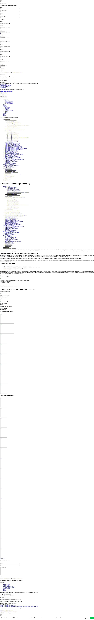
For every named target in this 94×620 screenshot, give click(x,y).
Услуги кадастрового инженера (10, 120)
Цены (4, 104)
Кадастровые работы (9, 102)
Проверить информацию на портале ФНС (8, 605)
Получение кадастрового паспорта (11, 151)
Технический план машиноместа (13, 135)
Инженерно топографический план (11, 172)
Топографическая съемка (9, 243)
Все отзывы (2, 558)
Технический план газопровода (13, 136)
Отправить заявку (3, 84)
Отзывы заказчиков (6, 588)
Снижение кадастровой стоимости (11, 156)
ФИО (1, 7)
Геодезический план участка (10, 171)
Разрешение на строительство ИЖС (11, 161)
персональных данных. (17, 72)
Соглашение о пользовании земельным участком (14, 154)
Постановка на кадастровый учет (11, 150)
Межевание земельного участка (11, 126)
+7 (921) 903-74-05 (7, 594)
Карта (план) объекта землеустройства (12, 153)
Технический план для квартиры (13, 139)
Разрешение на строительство (8, 158)
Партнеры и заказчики (9, 110)
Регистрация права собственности (9, 587)
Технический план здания (12, 132)
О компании (5, 106)
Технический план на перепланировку (12, 165)
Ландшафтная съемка (9, 242)
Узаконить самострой (11, 121)
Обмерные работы (6, 179)
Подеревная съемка (8, 169)
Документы (2, 19)
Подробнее (86, 618)
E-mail (1, 13)
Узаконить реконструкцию (10, 160)
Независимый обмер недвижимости (9, 180)
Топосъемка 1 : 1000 (8, 245)
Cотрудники (7, 108)
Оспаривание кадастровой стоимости (14, 193)
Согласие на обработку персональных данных (9, 611)
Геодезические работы (9, 103)
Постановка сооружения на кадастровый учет (13, 146)
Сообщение (2, 82)
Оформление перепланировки (8, 164)
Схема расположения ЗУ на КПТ (13, 122)
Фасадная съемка (8, 173)
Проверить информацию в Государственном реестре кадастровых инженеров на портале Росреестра (19, 606)
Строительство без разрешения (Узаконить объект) (14, 159)
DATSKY (2, 612)
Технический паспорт (9, 101)
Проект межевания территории (10, 170)
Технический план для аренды (12, 134)
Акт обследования (8, 128)
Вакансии (6, 109)
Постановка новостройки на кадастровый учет (13, 147)
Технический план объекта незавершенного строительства (18, 137)
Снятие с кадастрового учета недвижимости (13, 157)
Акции (4, 114)
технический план (3, 250)
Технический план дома (11, 131)
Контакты (4, 115)
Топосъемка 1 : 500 (8, 244)
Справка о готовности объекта (10, 155)
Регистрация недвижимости (8, 166)
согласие (6, 72)
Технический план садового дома (13, 140)
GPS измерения (8, 178)
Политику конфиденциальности (48, 617)
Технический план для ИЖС (12, 141)
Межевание (7, 100)
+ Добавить (2, 68)
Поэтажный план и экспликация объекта (12, 143)
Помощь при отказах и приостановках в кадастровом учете (18, 192)
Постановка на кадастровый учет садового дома (14, 149)
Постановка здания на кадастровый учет (12, 145)
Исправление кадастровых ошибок (13, 191)
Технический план (8, 130)
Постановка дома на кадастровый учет (12, 144)
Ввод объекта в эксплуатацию (10, 163)
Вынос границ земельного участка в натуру (13, 174)
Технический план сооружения (13, 133)
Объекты (4, 105)
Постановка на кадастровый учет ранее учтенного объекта (16, 148)
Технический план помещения (12, 138)
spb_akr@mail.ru (3, 91)
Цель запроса (2, 16)
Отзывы (4, 113)
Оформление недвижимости (10, 167)
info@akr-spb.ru (9, 91)
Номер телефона (3, 10)
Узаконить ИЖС (8, 162)
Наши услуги (5, 99)
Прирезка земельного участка (10, 152)
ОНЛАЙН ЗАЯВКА (4, 96)
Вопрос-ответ (7, 107)
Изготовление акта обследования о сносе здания (16, 129)
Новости (6, 112)
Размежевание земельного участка (13, 127)
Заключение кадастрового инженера (13, 190)
